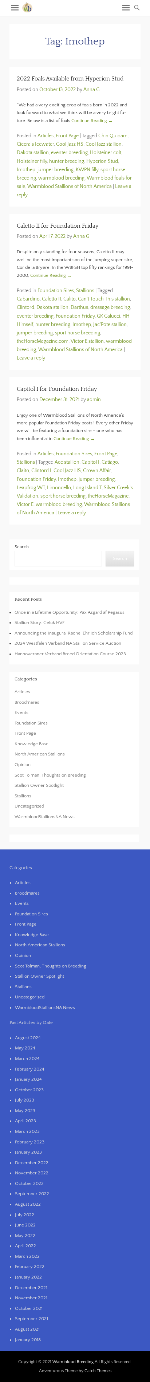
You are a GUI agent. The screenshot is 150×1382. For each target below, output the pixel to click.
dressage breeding (110, 307)
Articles (46, 136)
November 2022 (31, 1172)
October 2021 (29, 1308)
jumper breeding (56, 170)
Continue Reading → (92, 120)
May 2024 (25, 1048)
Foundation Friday (75, 316)
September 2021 (31, 1318)
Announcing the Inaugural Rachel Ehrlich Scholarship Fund (74, 633)
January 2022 (28, 1277)
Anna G (91, 90)
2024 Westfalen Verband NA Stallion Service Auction (68, 643)
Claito (23, 471)
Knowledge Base (31, 743)
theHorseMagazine (108, 496)
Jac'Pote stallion (110, 324)
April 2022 (25, 1245)
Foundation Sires (56, 291)
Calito (69, 299)
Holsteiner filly (32, 161)
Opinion (23, 764)
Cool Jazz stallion (104, 144)
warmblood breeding (61, 178)
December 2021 (31, 1287)
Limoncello (59, 488)
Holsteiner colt (105, 153)
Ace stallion (67, 462)
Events (21, 712)
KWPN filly (87, 170)
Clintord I (41, 471)
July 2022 (24, 1214)
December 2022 (31, 1162)
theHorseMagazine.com (42, 341)
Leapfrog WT (31, 488)
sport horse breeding (77, 333)
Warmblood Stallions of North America (69, 186)
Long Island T (87, 488)
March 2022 (27, 1256)
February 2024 (29, 1069)
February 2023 (29, 1142)
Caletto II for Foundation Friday (57, 226)
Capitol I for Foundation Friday (57, 389)
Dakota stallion (33, 153)
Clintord (25, 307)
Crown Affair (97, 471)
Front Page (67, 136)
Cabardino (28, 299)
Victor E (25, 504)
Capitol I (90, 462)
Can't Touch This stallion (104, 299)
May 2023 (25, 1110)
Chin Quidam (112, 136)
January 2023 (28, 1152)
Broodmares (27, 702)
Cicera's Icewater (35, 144)
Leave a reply (31, 358)
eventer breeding (69, 153)
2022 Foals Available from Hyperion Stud (70, 78)
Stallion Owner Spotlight (39, 785)
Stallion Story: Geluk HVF (39, 622)
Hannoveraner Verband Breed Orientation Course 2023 (70, 653)
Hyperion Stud (102, 161)
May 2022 (25, 1235)
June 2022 (25, 1225)
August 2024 (28, 1037)
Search (22, 546)
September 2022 (32, 1193)
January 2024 (28, 1079)
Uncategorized (29, 806)
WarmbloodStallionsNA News (45, 816)
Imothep (26, 170)
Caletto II (51, 299)
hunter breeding (66, 161)
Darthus (79, 307)
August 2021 (27, 1329)
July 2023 (24, 1100)
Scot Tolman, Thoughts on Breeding (50, 775)
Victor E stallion (87, 341)
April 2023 (25, 1120)
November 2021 (31, 1297)
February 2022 (29, 1266)
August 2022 (28, 1204)
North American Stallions (40, 754)
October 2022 (29, 1183)
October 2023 (29, 1089)
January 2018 (28, 1339)
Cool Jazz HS (69, 144)
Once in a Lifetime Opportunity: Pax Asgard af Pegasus (70, 612)
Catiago (110, 462)
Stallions (85, 291)
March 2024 (27, 1058)
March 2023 (27, 1131)
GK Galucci (108, 316)
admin (94, 400)
